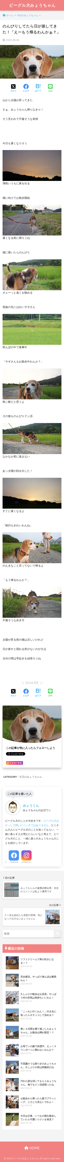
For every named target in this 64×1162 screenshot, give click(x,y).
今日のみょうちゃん (30, 776)
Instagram (26, 862)
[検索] (57, 934)
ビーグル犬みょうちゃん (32, 5)
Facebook (14, 862)
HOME (34, 1148)
